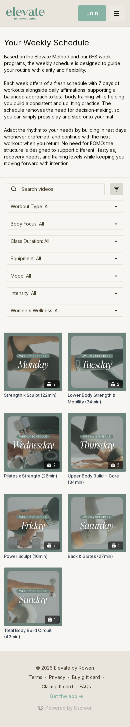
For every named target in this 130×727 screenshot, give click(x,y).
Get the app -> (66, 696)
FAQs (85, 686)
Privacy (57, 677)
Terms (35, 677)
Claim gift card (57, 686)
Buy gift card (86, 677)
